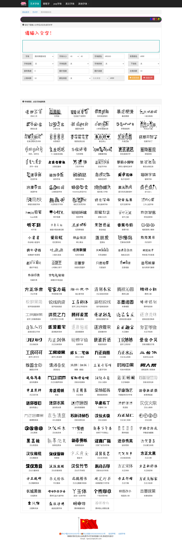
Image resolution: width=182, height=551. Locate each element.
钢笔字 (46, 4)
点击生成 (135, 78)
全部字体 (121, 534)
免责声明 (111, 534)
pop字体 (57, 4)
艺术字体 (35, 3)
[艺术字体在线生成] (23, 3)
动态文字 (149, 78)
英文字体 (69, 4)
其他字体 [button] (83, 4)
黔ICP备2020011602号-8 (71, 534)
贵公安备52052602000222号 (94, 534)
